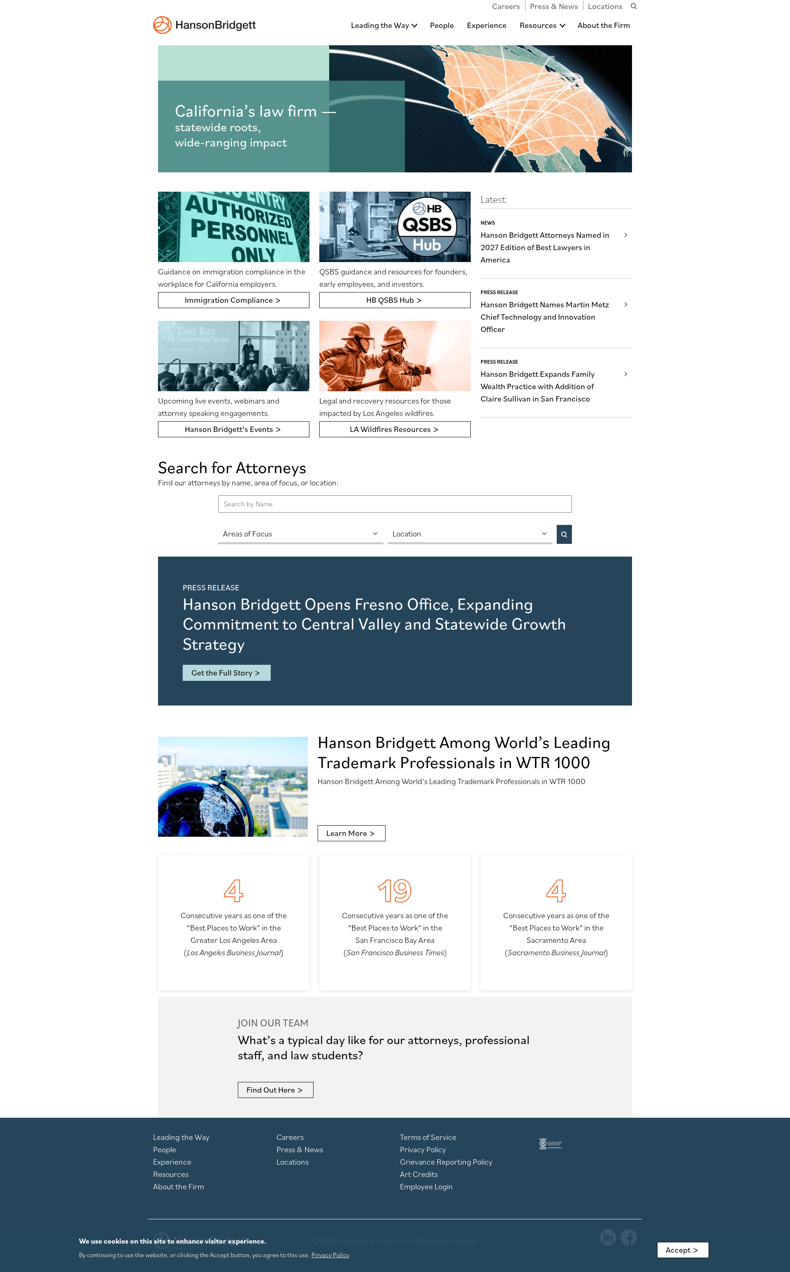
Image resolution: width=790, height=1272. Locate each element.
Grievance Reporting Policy (446, 1161)
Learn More (346, 833)
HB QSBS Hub (390, 300)
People (442, 25)
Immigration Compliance (229, 300)
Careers (506, 6)
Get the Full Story (221, 672)
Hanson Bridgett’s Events (229, 429)
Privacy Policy (423, 1149)
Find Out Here (270, 1089)
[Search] (564, 534)
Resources (538, 25)
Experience (487, 25)
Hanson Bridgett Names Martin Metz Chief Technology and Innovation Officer (545, 316)
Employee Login (426, 1186)
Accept (678, 1249)
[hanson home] (204, 19)
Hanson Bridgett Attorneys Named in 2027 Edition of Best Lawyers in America (545, 247)
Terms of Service (428, 1137)
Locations (605, 6)
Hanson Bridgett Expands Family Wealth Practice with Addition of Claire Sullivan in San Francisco (538, 386)
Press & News (554, 6)
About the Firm (604, 25)
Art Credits (419, 1174)
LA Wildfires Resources (390, 429)
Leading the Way (380, 25)
